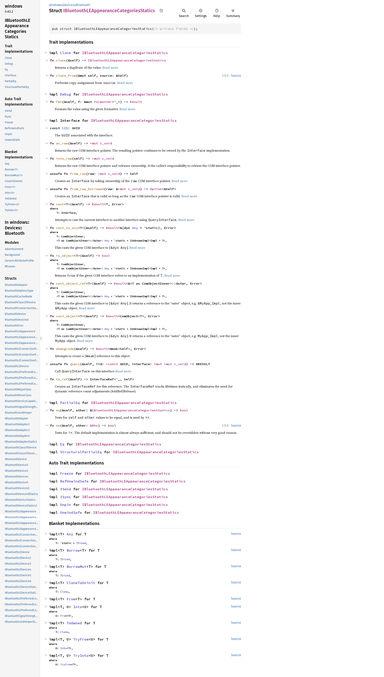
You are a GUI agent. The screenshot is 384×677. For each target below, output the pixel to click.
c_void (106, 143)
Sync (66, 497)
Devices (68, 5)
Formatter (103, 102)
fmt (59, 102)
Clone (65, 52)
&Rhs (94, 425)
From (71, 599)
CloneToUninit (81, 582)
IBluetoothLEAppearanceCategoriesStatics (125, 52)
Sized (82, 543)
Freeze (66, 473)
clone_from (66, 76)
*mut (95, 143)
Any (135, 228)
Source (236, 76)
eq (58, 410)
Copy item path (161, 10)
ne (58, 425)
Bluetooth (83, 5)
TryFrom (81, 639)
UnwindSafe (71, 512)
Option (156, 189)
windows (55, 5)
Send (66, 489)
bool (106, 256)
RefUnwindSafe (74, 481)
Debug (65, 94)
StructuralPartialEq (81, 452)
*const (113, 364)
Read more (110, 67)
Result (136, 102)
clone (61, 60)
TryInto (81, 655)
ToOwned (74, 623)
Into (77, 606)
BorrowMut (76, 566)
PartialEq (70, 402)
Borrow (73, 550)
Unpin (65, 504)
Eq (62, 444)
